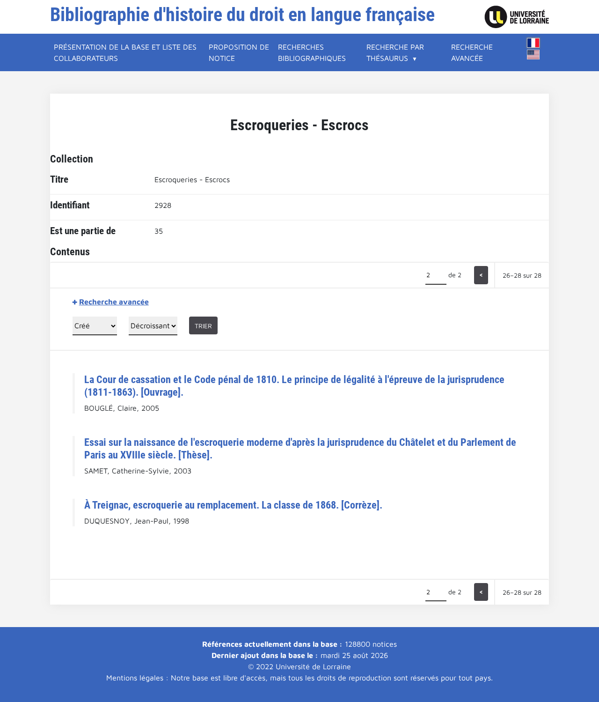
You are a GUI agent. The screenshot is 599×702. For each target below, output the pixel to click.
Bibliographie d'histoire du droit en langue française (242, 15)
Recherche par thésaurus (395, 52)
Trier (203, 326)
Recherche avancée (472, 52)
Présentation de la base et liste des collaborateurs (125, 52)
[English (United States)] (533, 54)
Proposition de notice (239, 52)
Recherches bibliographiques (312, 52)
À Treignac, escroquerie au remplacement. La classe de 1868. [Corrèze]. (233, 505)
